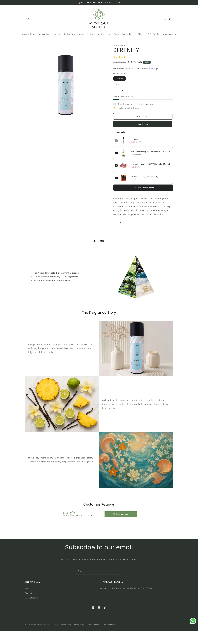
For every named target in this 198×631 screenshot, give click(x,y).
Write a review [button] (120, 514)
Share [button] (118, 222)
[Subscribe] (120, 571)
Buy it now (143, 124)
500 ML (119, 78)
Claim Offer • (143, 188)
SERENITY (133, 139)
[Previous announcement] (26, 2)
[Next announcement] (172, 2)
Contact (28, 593)
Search (28, 588)
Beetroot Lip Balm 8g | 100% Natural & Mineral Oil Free (150, 164)
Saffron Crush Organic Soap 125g (144, 177)
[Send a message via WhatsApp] (193, 621)
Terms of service (93, 625)
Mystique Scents (37, 625)
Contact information (109, 625)
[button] (28, 19)
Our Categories (31, 598)
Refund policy (66, 625)
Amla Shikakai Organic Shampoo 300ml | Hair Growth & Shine (150, 152)
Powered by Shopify (51, 625)
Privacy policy (79, 625)
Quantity (116, 84)
